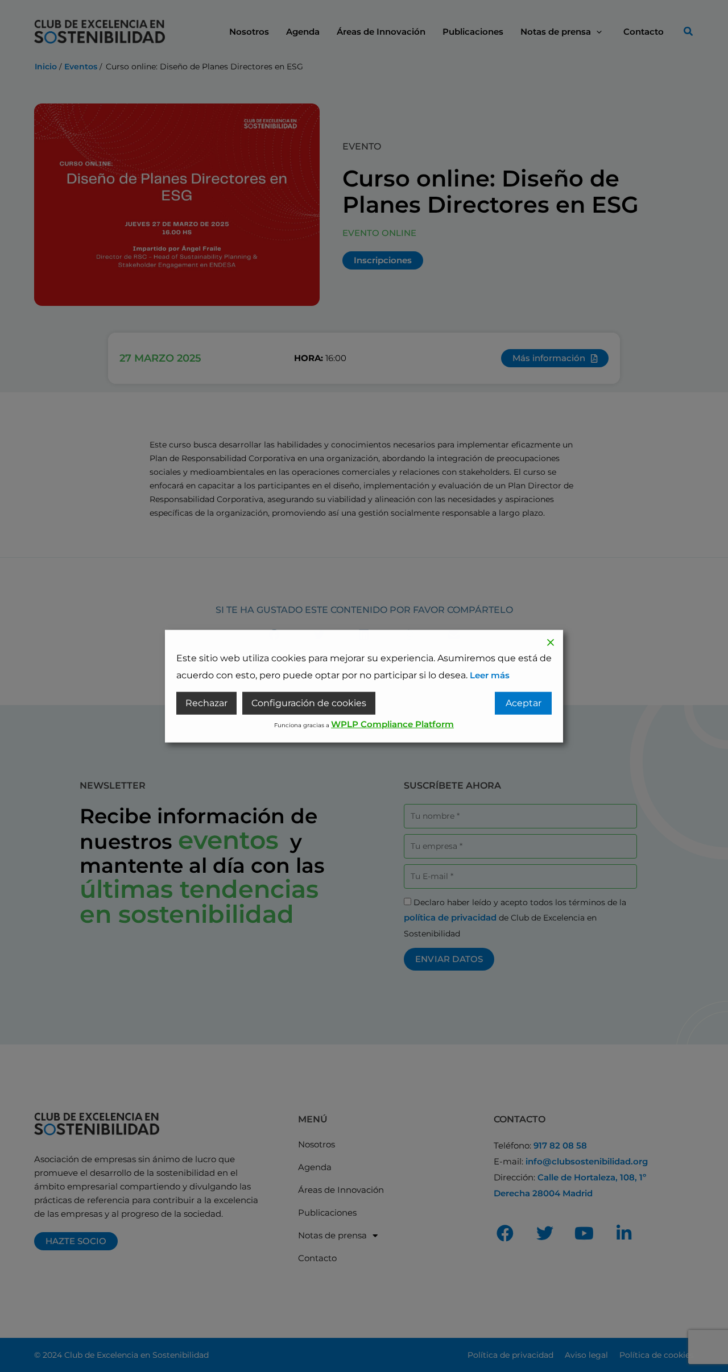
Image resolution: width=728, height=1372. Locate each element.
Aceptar (523, 703)
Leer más (490, 674)
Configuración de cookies (308, 703)
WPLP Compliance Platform (392, 724)
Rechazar (206, 703)
